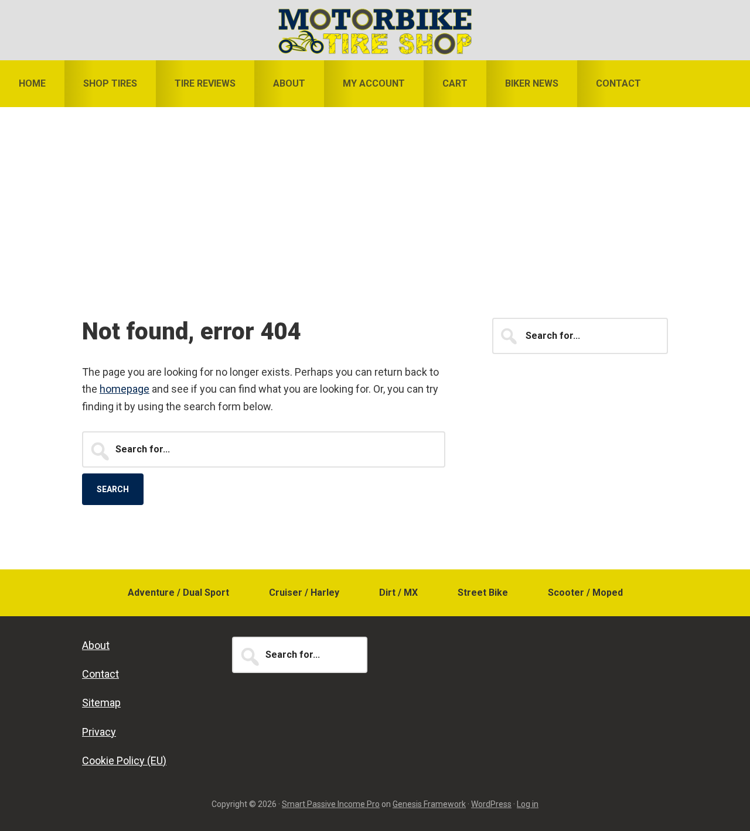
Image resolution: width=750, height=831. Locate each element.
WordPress (491, 804)
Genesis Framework (429, 804)
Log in (527, 804)
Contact (100, 674)
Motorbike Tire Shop (375, 31)
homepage (124, 389)
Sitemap (101, 702)
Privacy (99, 732)
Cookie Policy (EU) (124, 760)
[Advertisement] (375, 195)
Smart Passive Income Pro (331, 804)
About (96, 645)
